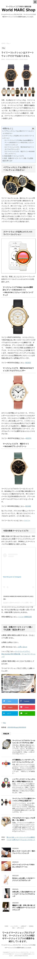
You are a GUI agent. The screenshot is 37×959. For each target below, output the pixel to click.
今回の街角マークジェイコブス (14, 156)
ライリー (27, 520)
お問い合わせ (22, 647)
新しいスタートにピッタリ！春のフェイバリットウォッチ (23, 852)
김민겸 (5, 602)
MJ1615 (28, 362)
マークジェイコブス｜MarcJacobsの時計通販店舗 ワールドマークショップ (18, 654)
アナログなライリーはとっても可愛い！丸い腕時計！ (23, 819)
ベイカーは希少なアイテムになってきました (21, 840)
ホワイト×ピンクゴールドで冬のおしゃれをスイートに (23, 866)
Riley (4, 723)
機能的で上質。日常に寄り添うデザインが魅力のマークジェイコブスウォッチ (23, 908)
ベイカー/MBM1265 (25, 617)
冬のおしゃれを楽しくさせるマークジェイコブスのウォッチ (23, 879)
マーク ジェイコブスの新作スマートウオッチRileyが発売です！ (23, 800)
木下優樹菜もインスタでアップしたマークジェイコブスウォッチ (23, 761)
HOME (6, 926)
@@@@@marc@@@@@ (16, 727)
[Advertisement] (18, 30)
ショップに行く (14, 926)
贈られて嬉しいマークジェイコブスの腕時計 (21, 837)
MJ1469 (28, 506)
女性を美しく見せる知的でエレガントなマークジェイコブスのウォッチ (23, 894)
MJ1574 (28, 438)
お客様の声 (23, 926)
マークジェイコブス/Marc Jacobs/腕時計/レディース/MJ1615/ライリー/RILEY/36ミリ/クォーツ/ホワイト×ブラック (19, 142)
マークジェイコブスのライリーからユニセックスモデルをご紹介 (23, 742)
